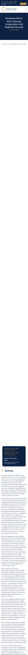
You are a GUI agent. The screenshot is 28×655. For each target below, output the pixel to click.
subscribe (23, 4)
